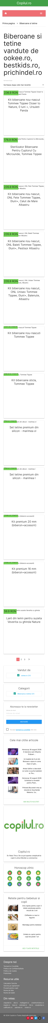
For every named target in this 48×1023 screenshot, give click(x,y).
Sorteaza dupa (8, 80)
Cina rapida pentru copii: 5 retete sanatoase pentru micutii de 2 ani (32, 908)
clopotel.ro (7, 1003)
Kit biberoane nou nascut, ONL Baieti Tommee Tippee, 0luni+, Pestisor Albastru (24, 245)
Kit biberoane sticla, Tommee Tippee (24, 382)
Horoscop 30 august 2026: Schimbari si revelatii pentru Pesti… (32, 780)
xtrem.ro (28, 1007)
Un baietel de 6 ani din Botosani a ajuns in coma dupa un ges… (32, 761)
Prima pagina (8, 23)
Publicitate (7, 973)
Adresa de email (11, 710)
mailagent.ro (24, 1003)
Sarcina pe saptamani (11, 986)
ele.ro (16, 1003)
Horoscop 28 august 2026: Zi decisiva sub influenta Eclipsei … (32, 752)
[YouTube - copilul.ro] (32, 1018)
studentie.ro (39, 1005)
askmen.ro (18, 1007)
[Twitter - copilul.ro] (36, 1018)
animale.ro (23, 1005)
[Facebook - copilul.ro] (44, 1018)
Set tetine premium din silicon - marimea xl (24, 429)
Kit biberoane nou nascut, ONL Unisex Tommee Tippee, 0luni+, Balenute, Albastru (24, 294)
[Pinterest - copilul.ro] (28, 1018)
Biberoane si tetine (28, 23)
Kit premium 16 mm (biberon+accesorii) (24, 570)
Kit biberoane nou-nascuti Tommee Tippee (24, 334)
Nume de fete (9, 990)
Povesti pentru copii (11, 988)
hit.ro (31, 1005)
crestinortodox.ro (37, 1003)
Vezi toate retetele (30, 948)
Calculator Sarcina (10, 983)
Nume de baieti (9, 993)
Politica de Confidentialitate (14, 968)
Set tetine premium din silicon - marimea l (24, 476)
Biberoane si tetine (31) (26, 694)
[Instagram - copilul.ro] (40, 1018)
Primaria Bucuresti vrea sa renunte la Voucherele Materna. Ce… (31, 790)
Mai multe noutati (31, 802)
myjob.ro (7, 1005)
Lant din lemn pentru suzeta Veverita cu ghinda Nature (24, 620)
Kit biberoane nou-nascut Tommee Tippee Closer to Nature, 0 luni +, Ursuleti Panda (24, 105)
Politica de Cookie (10, 971)
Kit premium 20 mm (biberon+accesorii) (24, 523)
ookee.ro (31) (26, 675)
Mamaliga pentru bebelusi (31, 925)
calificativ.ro (8, 1007)
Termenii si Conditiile (11, 966)
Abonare (24, 722)
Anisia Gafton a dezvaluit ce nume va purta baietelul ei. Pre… (32, 771)
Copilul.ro (24, 3)
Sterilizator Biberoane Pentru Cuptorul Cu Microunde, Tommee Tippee (24, 150)
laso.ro (14, 1005)
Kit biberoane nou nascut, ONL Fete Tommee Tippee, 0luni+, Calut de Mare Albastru (24, 199)
